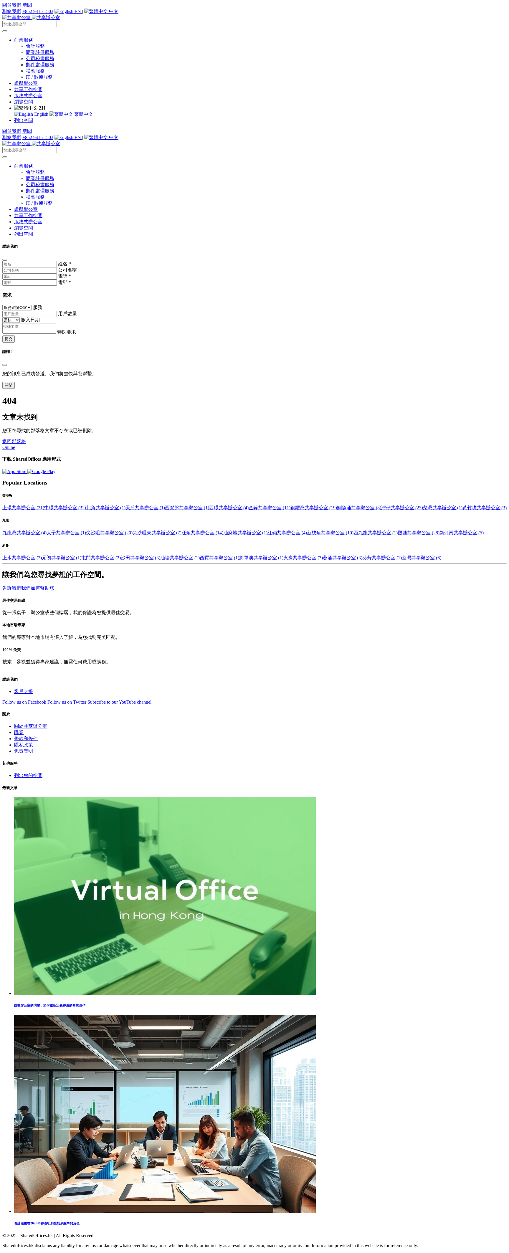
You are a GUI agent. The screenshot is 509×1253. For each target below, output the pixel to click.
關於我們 (11, 5)
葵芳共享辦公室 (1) (382, 557)
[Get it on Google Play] (41, 471)
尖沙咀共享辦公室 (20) (109, 532)
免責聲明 (23, 750)
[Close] (4, 260)
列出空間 (23, 120)
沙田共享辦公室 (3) (140, 557)
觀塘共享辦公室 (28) (418, 532)
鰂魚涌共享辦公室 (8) (359, 507)
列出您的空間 (28, 775)
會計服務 (35, 46)
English (41, 114)
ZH (41, 107)
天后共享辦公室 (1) (145, 507)
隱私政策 (23, 744)
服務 (37, 307)
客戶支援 (23, 691)
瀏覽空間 (23, 101)
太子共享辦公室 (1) (66, 532)
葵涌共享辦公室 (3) (342, 557)
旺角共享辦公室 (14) (202, 532)
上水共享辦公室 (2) (22, 557)
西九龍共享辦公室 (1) (375, 532)
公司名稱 (67, 269)
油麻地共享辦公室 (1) (245, 532)
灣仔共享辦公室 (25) (402, 507)
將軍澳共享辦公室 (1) (261, 557)
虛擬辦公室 (26, 83)
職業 (19, 732)
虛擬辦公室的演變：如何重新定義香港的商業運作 (49, 1005)
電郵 (64, 282)
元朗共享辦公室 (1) (61, 557)
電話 (64, 276)
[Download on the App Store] (14, 471)
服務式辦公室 (28, 95)
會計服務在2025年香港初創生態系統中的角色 (47, 1223)
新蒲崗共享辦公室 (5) (461, 532)
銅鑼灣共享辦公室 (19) (313, 507)
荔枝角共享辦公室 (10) (330, 532)
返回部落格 (14, 441)
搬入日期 (30, 319)
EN (77, 11)
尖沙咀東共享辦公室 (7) (157, 532)
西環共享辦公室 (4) (229, 507)
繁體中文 (83, 114)
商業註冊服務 (40, 52)
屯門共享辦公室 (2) (101, 557)
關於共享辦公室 (30, 726)
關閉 (8, 385)
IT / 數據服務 (39, 77)
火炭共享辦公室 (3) (303, 557)
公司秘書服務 (40, 58)
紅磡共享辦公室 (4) (287, 532)
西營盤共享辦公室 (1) (187, 507)
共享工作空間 (28, 89)
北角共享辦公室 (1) (105, 507)
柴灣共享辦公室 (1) (442, 507)
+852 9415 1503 (37, 11)
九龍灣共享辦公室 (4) (24, 532)
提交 (8, 339)
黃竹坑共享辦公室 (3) (484, 507)
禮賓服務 (35, 70)
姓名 (64, 263)
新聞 (27, 5)
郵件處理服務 (40, 64)
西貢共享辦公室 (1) (219, 557)
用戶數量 (67, 313)
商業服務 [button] (23, 39)
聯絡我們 (11, 11)
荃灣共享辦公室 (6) (421, 557)
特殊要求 (66, 332)
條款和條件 (26, 738)
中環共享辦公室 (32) (65, 507)
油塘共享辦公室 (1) (180, 557)
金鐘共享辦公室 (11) (269, 507)
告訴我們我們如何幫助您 (28, 588)
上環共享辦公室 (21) (23, 507)
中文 (113, 11)
